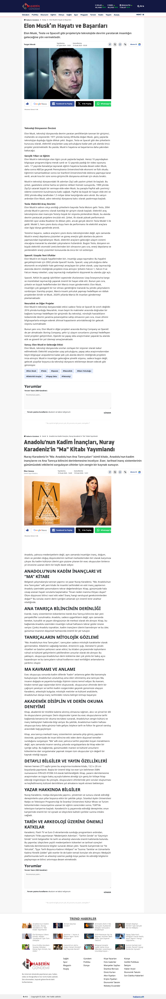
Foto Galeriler (110, 962)
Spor (76, 14)
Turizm (93, 14)
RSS (26, 996)
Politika (35, 14)
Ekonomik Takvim (112, 982)
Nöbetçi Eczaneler (112, 985)
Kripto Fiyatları (110, 979)
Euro (111, 5)
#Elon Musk (31, 371)
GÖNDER (107, 413)
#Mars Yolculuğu (84, 371)
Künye (127, 958)
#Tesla (43, 371)
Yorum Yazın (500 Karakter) (35, 390)
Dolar (99, 5)
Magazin (84, 14)
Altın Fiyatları (110, 975)
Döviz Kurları (110, 972)
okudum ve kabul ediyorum (48, 412)
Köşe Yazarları (110, 958)
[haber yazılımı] (138, 996)
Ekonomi (44, 14)
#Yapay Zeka (51, 376)
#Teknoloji (66, 376)
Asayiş (116, 14)
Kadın (100, 14)
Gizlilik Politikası (131, 962)
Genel (44, 436)
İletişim (127, 965)
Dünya (61, 14)
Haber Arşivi (129, 968)
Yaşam (108, 14)
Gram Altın (125, 5)
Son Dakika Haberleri (134, 975)
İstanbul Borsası (111, 968)
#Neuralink (67, 371)
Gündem (25, 14)
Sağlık (69, 14)
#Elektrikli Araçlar (33, 376)
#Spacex (54, 371)
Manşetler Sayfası (112, 965)
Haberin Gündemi (32, 20)
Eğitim (53, 14)
